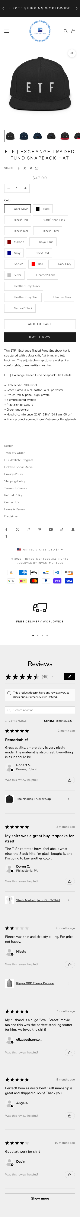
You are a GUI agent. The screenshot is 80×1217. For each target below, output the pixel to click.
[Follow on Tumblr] (6, 536)
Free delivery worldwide (40, 621)
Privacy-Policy (13, 474)
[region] (40, 614)
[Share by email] (36, 168)
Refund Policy (13, 495)
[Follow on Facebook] (6, 529)
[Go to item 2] (24, 136)
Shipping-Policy (14, 481)
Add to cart (40, 324)
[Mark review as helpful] (70, 780)
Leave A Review (14, 509)
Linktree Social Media (18, 467)
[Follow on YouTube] (51, 529)
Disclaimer (11, 516)
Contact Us (11, 502)
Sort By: (49, 721)
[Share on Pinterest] (30, 168)
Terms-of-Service (15, 488)
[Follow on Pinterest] (40, 529)
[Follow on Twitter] (17, 529)
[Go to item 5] (65, 136)
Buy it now (40, 337)
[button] (52, 676)
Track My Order (14, 453)
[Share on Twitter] (24, 168)
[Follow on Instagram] (28, 529)
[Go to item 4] (51, 136)
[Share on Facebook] (18, 168)
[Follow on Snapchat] (73, 529)
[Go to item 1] (10, 136)
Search (8, 446)
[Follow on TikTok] (62, 529)
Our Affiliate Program (18, 460)
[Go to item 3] (38, 136)
